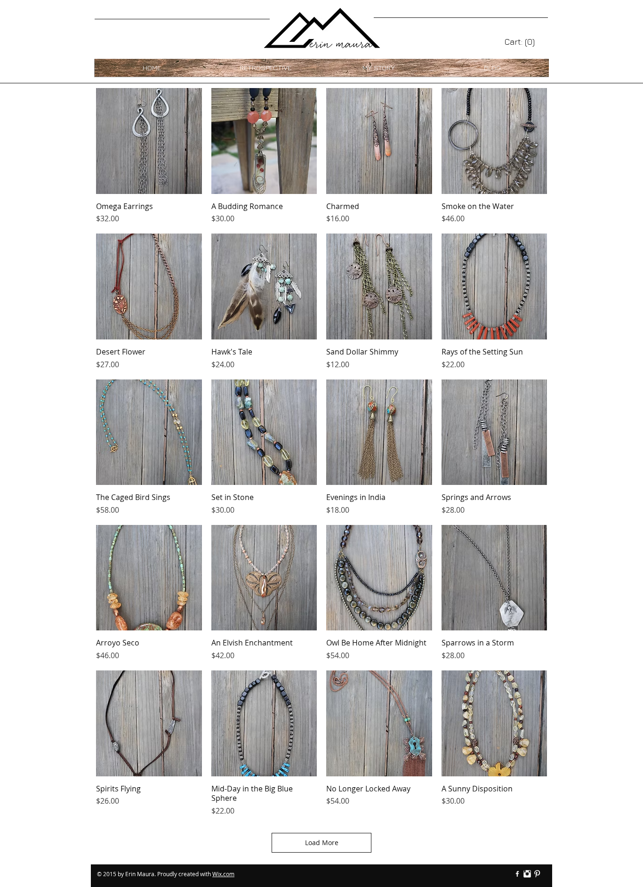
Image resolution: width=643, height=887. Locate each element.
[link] (520, 42)
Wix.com (223, 874)
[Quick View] (149, 141)
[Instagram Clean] (527, 874)
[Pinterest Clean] (537, 874)
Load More (321, 842)
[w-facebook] (517, 874)
